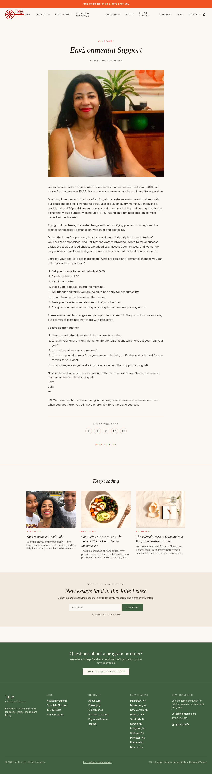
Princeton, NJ (137, 737)
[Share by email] (114, 431)
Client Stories (144, 14)
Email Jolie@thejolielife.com (106, 671)
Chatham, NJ (137, 733)
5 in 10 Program (55, 714)
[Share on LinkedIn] (106, 431)
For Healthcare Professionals (97, 762)
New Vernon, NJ (139, 709)
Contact (195, 14)
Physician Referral (98, 719)
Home (27, 14)
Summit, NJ (136, 723)
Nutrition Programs (82, 14)
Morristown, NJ (138, 705)
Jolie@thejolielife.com (184, 713)
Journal (92, 723)
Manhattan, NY (138, 700)
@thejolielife (182, 724)
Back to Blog (106, 444)
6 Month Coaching (98, 714)
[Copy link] (123, 431)
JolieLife (41, 14)
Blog (180, 14)
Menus (129, 14)
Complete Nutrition (57, 705)
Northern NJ (136, 742)
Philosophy (63, 14)
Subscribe (132, 607)
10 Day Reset (54, 709)
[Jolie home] (14, 14)
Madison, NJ (137, 714)
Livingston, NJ (137, 728)
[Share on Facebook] (88, 431)
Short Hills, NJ (137, 719)
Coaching (165, 14)
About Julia (94, 700)
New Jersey (136, 747)
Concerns (111, 14)
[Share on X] (97, 431)
